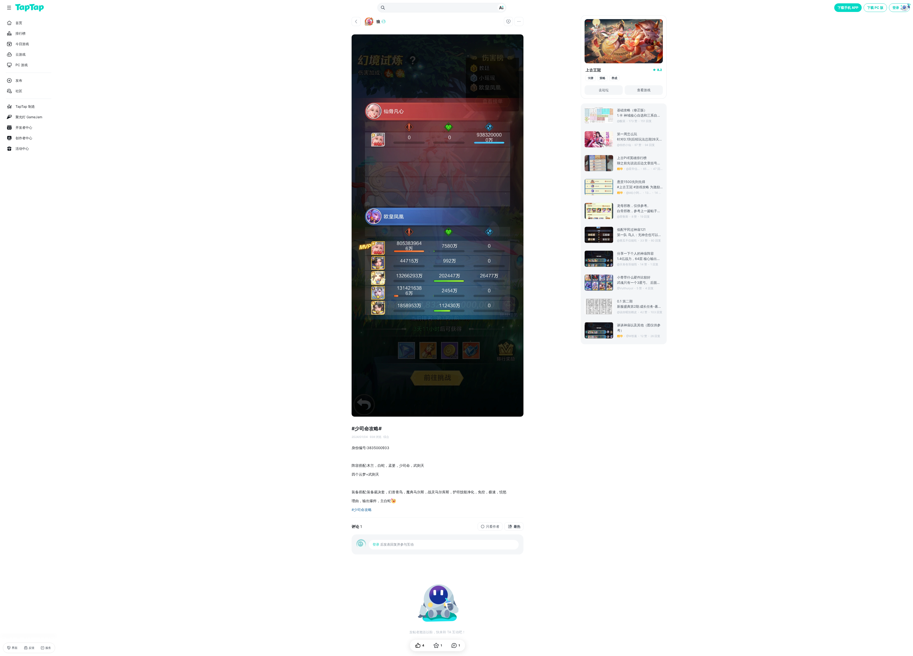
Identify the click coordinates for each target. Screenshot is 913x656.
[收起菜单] (9, 7)
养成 (614, 78)
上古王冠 (593, 70)
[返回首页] (29, 7)
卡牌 (590, 78)
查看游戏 (643, 90)
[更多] (518, 21)
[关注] (508, 21)
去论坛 (604, 90)
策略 (602, 78)
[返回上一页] (356, 21)
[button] (900, 7)
